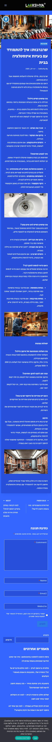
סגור (35, 738)
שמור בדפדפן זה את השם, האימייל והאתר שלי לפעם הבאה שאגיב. (25, 615)
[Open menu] (5, 5)
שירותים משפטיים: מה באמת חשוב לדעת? (38, 505)
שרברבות (44, 44)
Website (42, 606)
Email (42, 593)
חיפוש (46, 635)
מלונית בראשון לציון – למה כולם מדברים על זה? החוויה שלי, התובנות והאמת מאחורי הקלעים (29, 672)
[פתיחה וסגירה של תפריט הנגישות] (6, 19)
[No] (48, 729)
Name (43, 580)
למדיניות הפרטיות (23, 738)
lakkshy (41, 68)
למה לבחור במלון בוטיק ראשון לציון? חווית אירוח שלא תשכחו (11, 508)
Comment (40, 542)
